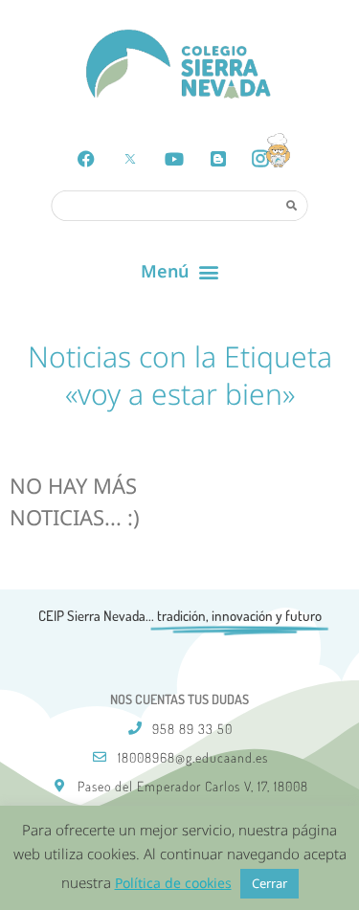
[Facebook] (86, 159)
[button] (179, 272)
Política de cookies (173, 883)
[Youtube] (174, 159)
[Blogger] (218, 159)
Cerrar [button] (269, 883)
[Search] (292, 204)
